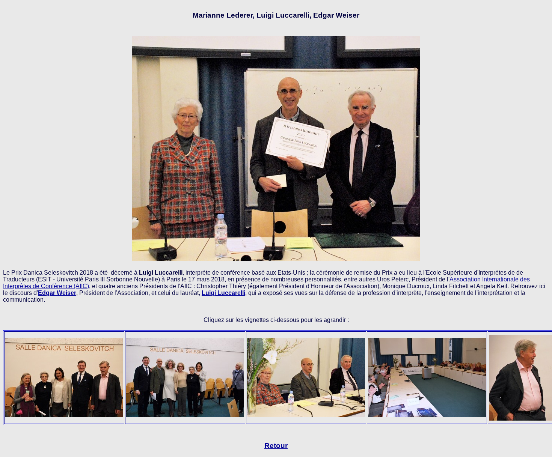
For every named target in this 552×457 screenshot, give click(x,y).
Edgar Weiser (57, 293)
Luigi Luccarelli (223, 293)
